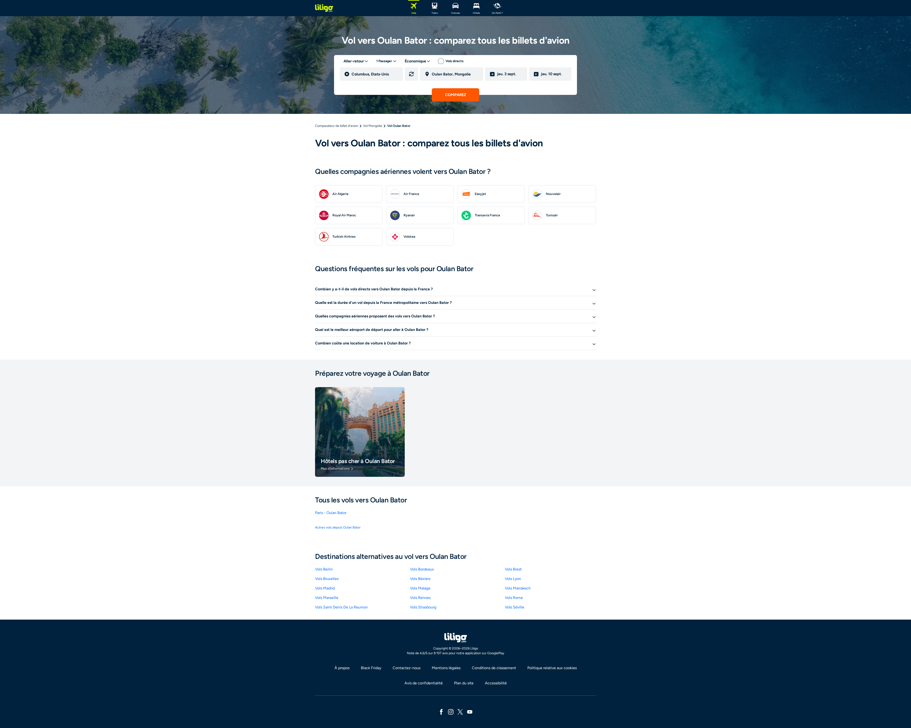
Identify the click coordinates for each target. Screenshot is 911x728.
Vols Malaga (420, 588)
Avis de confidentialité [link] (423, 683)
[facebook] (441, 711)
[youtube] (469, 711)
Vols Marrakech (518, 588)
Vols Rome (514, 597)
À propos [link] (342, 668)
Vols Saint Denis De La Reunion (341, 607)
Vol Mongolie (372, 126)
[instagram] (451, 711)
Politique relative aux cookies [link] (552, 668)
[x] (460, 711)
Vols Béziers (420, 578)
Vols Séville (514, 607)
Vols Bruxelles (327, 578)
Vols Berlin (324, 569)
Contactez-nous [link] (406, 668)
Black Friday (371, 668)
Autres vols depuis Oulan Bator (338, 527)
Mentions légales (446, 668)
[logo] (324, 8)
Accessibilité (496, 683)
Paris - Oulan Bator (330, 512)
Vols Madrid (325, 588)
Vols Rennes (420, 597)
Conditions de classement (494, 668)
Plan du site (464, 683)
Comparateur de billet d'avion (336, 126)
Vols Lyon (513, 578)
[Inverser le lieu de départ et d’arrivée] (411, 74)
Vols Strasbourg (423, 607)
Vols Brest (513, 569)
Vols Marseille (326, 597)
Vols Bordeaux (422, 569)
